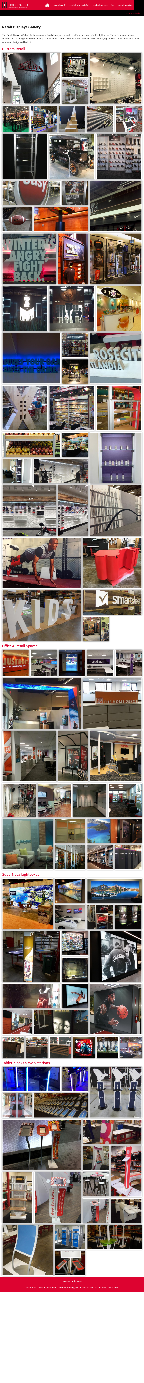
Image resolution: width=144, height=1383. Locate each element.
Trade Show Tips (100, 5)
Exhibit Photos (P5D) (79, 5)
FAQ (112, 5)
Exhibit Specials (125, 5)
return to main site (132, 13)
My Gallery (59, 5)
